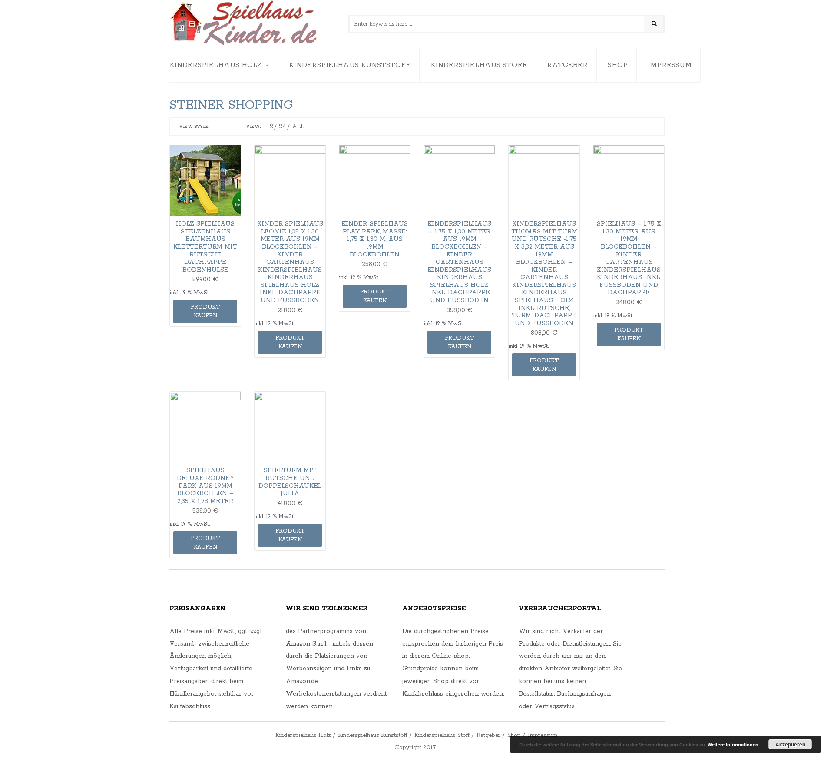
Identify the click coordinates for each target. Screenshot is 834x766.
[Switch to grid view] (218, 126)
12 (270, 126)
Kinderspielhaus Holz (215, 65)
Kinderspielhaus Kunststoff (349, 65)
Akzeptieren (790, 744)
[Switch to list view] (230, 126)
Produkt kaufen (205, 311)
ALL (298, 126)
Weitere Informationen (733, 744)
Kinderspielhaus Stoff (478, 65)
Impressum (670, 65)
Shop (618, 65)
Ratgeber (567, 65)
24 (282, 126)
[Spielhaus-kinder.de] (244, 24)
